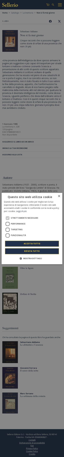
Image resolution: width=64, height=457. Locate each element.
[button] (32, 258)
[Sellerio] (10, 5)
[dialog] (32, 228)
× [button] (59, 196)
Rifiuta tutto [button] (32, 251)
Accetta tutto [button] (32, 243)
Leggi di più (21, 211)
